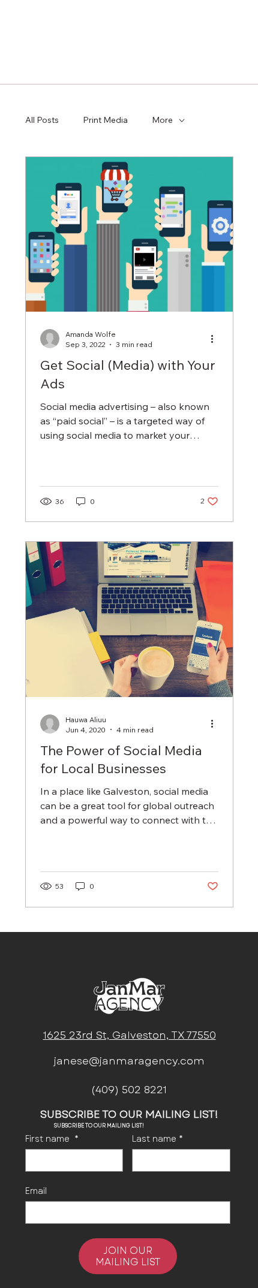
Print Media (105, 119)
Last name (157, 1139)
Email (36, 1191)
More (162, 119)
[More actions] (216, 338)
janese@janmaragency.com (129, 1061)
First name (52, 1139)
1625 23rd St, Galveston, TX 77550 (129, 1035)
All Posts (42, 119)
